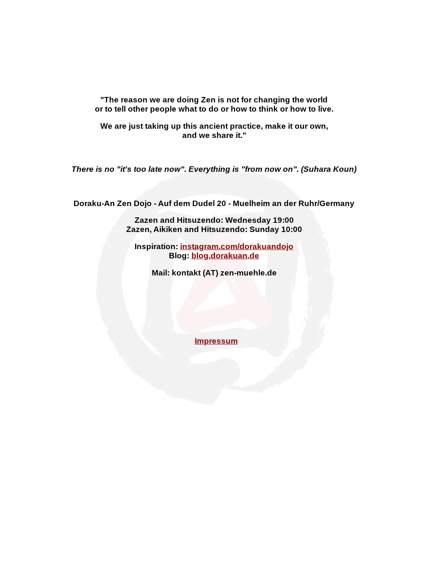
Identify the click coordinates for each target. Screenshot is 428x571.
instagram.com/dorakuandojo (236, 246)
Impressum (216, 340)
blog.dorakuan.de (225, 255)
